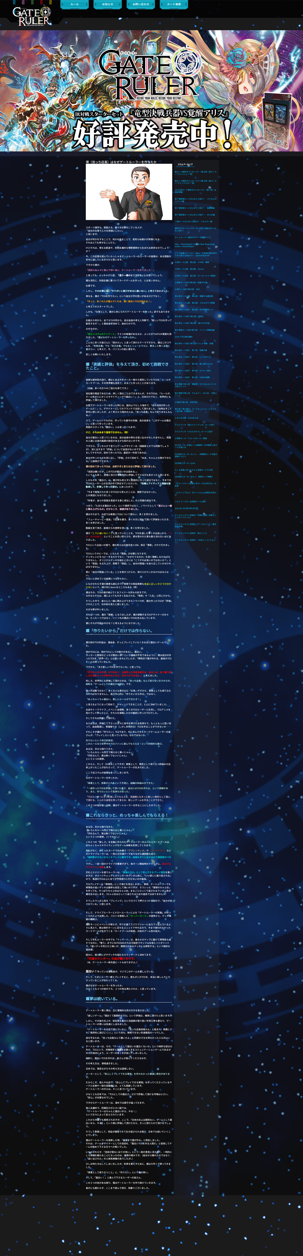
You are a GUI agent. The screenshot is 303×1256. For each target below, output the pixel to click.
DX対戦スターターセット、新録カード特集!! (194, 476)
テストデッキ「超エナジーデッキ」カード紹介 (195, 424)
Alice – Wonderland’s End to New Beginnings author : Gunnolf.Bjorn (196, 245)
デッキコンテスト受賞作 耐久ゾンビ (192, 533)
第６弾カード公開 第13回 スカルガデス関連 (195, 302)
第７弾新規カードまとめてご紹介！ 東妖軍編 (195, 208)
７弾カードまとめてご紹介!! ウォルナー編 (193, 221)
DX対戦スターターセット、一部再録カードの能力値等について (196, 455)
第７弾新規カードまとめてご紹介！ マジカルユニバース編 (195, 199)
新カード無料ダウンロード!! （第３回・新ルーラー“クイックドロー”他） (195, 181)
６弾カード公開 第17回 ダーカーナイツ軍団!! (195, 275)
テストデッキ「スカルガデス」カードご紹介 (194, 431)
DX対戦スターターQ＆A (185, 463)
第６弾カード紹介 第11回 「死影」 (190, 316)
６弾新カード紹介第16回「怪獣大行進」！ (193, 282)
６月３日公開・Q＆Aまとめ (186, 417)
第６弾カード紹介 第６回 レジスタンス (193, 356)
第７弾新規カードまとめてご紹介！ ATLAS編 (195, 214)
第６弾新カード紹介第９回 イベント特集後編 (195, 329)
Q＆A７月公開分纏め (184, 336)
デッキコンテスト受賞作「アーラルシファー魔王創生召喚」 (195, 525)
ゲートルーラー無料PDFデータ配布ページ (193, 237)
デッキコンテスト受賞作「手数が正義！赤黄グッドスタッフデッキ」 (195, 516)
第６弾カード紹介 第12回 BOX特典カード (194, 309)
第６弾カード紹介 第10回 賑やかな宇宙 (192, 323)
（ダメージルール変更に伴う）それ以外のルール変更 (195, 484)
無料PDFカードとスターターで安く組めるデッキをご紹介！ (195, 229)
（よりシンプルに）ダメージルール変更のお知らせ (195, 493)
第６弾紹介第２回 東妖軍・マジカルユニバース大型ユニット (195, 385)
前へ (3, 91)
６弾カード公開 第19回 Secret (189, 268)
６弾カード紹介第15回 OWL (187, 289)
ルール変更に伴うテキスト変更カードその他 (194, 469)
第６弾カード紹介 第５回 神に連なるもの (194, 363)
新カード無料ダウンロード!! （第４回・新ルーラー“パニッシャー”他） (195, 172)
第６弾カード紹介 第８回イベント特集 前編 (194, 343)
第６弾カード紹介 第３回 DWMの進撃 (192, 377)
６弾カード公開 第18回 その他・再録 (192, 262)
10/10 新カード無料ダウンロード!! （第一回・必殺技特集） (195, 190)
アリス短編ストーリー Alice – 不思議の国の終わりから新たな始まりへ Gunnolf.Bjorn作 (196, 254)
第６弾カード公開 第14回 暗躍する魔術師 (194, 296)
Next (300, 91)
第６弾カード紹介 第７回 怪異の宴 (191, 350)
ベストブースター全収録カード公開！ (191, 501)
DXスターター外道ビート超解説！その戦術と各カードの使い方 (196, 446)
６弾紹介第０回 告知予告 (186, 402)
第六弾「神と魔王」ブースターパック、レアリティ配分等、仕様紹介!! (195, 409)
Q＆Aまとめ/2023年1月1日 (186, 508)
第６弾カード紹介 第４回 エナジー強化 (193, 370)
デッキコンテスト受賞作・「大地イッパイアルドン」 (195, 541)
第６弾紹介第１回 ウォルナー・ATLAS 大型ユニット (196, 394)
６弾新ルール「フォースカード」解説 (191, 438)
